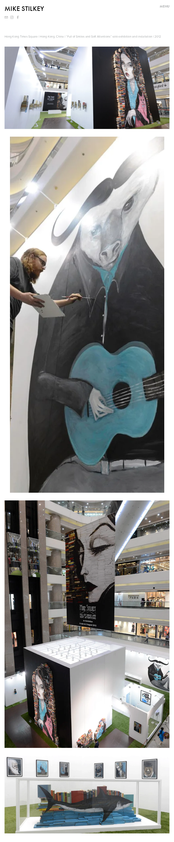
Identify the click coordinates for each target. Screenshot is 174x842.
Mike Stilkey (24, 9)
